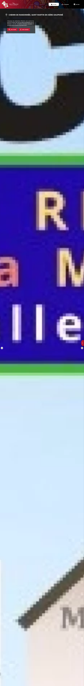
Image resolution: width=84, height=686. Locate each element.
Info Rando (25, 29)
